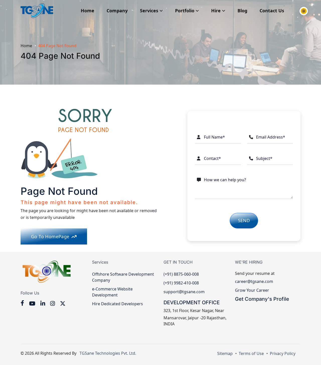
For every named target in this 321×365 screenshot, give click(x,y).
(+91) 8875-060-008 (181, 274)
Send (244, 220)
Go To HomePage (50, 236)
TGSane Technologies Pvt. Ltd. (106, 353)
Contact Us (272, 11)
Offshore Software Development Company (123, 277)
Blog (242, 11)
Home (87, 11)
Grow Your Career (252, 290)
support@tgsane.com (184, 291)
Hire (216, 11)
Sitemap (225, 353)
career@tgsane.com (254, 281)
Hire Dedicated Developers (117, 304)
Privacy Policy (282, 353)
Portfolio (185, 11)
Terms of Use (251, 353)
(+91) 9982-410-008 (181, 283)
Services (149, 11)
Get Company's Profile (262, 299)
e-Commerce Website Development (112, 292)
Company (117, 11)
